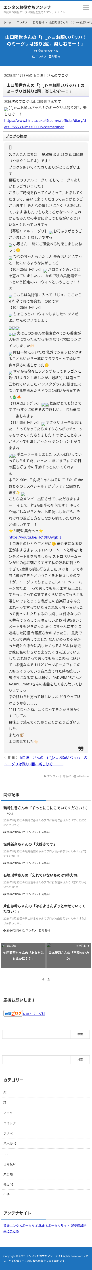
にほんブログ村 (34, 1014)
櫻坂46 (8, 1184)
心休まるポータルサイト (53, 1225)
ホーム (46, 979)
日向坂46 (9, 1164)
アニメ (8, 1113)
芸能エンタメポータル (19, 1225)
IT (4, 1102)
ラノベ (8, 1133)
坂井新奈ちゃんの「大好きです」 (30, 844)
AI (4, 1092)
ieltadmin (83, 776)
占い (6, 1153)
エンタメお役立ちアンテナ (27, 7)
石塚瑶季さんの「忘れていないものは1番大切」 (41, 875)
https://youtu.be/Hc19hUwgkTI (35, 537)
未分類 (8, 1174)
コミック (9, 1123)
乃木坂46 (9, 1143)
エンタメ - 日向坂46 (48, 56)
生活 (6, 1194)
